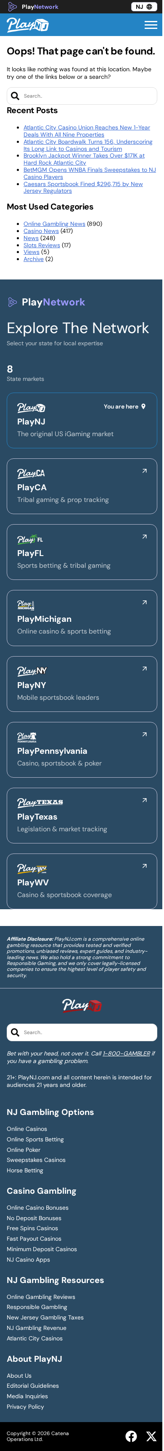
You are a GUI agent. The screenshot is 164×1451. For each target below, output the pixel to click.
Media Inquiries (27, 1396)
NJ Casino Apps (28, 1259)
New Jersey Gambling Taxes (45, 1317)
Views (32, 252)
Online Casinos (27, 1129)
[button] (151, 25)
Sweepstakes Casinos (36, 1160)
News (31, 238)
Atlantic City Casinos (35, 1338)
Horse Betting (25, 1170)
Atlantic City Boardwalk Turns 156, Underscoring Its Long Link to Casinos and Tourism (88, 145)
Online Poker (23, 1150)
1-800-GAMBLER (126, 1053)
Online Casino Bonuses (38, 1207)
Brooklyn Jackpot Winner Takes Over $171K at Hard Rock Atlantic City (84, 159)
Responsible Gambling (37, 1307)
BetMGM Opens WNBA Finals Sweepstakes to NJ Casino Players (90, 173)
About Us (19, 1375)
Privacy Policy (25, 1406)
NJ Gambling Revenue (36, 1328)
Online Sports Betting (35, 1139)
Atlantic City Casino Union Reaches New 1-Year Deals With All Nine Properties (87, 131)
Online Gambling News (54, 224)
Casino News (41, 231)
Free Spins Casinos (32, 1228)
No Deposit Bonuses (34, 1218)
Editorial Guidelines (33, 1385)
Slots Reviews (42, 245)
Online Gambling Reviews (41, 1297)
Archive (34, 259)
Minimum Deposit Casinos (42, 1249)
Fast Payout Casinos (34, 1238)
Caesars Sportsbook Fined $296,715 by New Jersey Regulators (83, 187)
